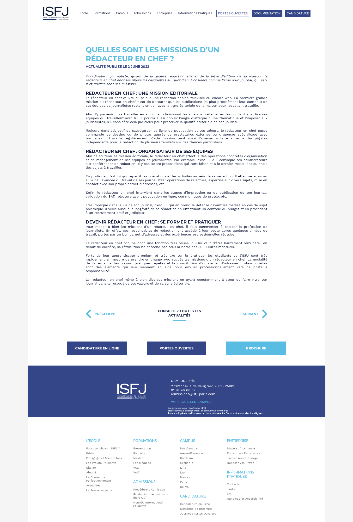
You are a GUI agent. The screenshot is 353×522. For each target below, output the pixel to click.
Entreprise (164, 13)
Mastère (139, 458)
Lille (183, 467)
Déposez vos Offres (240, 463)
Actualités (93, 485)
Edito (90, 453)
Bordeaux (186, 458)
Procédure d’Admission (149, 489)
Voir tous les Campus (191, 402)
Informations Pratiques (195, 13)
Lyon (183, 472)
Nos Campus (189, 448)
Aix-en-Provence (191, 453)
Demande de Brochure (196, 508)
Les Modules (142, 463)
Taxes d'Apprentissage (242, 458)
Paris (183, 482)
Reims (184, 487)
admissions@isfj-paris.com (193, 394)
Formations (102, 13)
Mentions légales (253, 413)
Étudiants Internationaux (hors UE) (150, 496)
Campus (122, 13)
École (84, 13)
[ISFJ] (56, 13)
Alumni (91, 472)
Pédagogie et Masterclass (104, 458)
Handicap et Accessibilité (245, 498)
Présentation (142, 448)
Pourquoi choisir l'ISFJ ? (103, 448)
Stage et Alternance (241, 448)
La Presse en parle (99, 490)
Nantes (185, 477)
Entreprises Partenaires (243, 453)
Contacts (233, 484)
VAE (136, 467)
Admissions (142, 13)
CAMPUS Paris (183, 381)
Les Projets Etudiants (101, 463)
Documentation (267, 13)
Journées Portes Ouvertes (198, 513)
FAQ (229, 494)
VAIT (136, 472)
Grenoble (186, 463)
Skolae (91, 467)
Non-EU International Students (148, 504)
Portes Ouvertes (233, 13)
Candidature (298, 13)
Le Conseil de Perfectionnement (98, 479)
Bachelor (139, 453)
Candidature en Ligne (195, 504)
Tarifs (231, 489)
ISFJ (245, 255)
